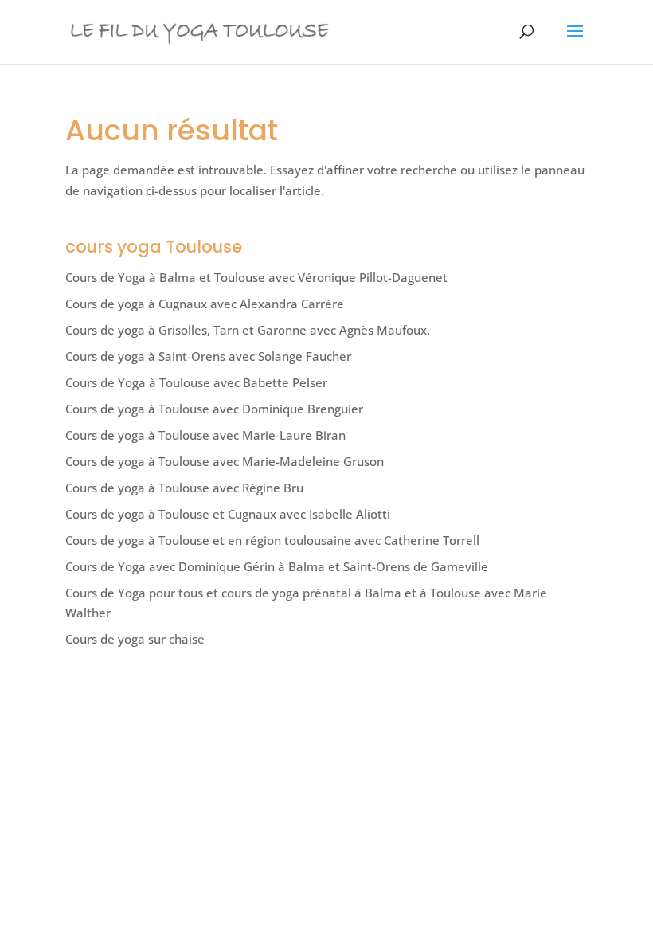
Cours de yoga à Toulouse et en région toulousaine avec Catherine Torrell (272, 540)
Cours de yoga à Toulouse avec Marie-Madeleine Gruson (224, 461)
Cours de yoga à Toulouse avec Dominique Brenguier (214, 409)
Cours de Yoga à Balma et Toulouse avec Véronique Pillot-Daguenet (256, 277)
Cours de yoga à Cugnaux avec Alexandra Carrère (204, 303)
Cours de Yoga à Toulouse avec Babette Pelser (196, 382)
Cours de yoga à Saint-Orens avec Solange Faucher (208, 356)
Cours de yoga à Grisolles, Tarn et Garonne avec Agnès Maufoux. (247, 330)
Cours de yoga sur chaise (135, 639)
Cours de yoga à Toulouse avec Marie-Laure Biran (205, 435)
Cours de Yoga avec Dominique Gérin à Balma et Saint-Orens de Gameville (276, 566)
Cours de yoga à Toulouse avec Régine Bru (184, 487)
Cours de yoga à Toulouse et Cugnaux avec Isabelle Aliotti (227, 514)
